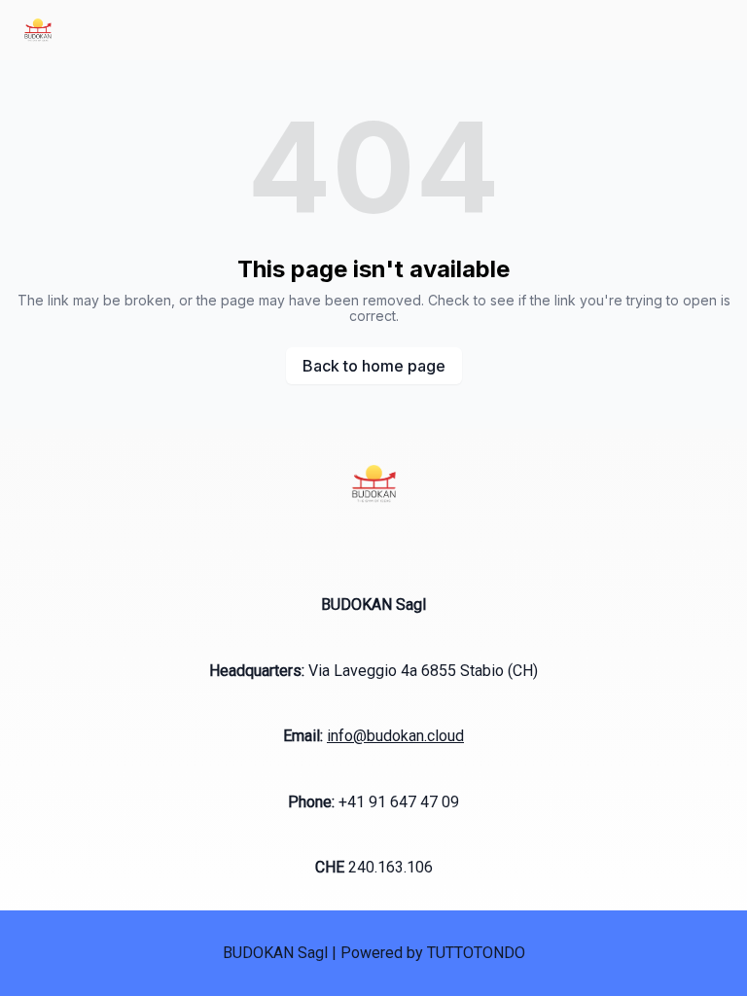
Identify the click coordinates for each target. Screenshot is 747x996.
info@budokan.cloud (395, 736)
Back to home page (373, 365)
